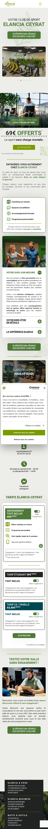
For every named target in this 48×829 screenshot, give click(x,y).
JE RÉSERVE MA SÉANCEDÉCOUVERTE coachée (24, 35)
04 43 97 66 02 (24, 454)
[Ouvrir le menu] (40, 4)
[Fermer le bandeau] (44, 388)
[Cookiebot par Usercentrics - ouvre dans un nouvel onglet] (29, 387)
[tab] (18, 80)
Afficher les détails (33, 426)
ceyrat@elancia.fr (24, 451)
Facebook (24, 486)
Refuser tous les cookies (24, 439)
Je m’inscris (24, 147)
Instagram (24, 489)
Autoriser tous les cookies (24, 433)
